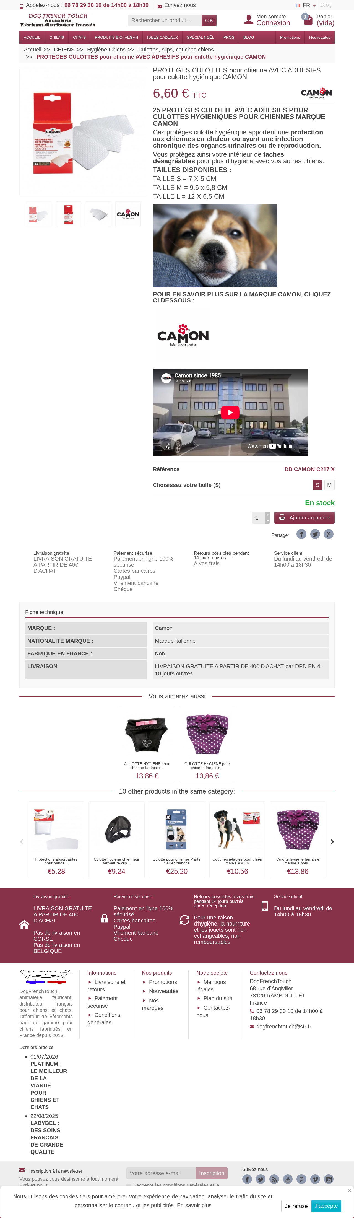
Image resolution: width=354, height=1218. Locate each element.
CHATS (79, 37)
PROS (228, 37)
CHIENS (57, 37)
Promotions (290, 37)
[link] (301, 534)
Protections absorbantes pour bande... (56, 861)
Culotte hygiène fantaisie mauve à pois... (297, 861)
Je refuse (296, 1206)
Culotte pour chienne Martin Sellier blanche (177, 861)
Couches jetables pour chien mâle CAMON (237, 861)
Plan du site (218, 998)
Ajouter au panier (310, 517)
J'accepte (326, 1206)
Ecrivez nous (180, 5)
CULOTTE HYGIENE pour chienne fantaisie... (147, 765)
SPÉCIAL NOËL (200, 37)
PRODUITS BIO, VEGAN (116, 37)
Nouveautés (319, 37)
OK (209, 20)
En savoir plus (194, 1205)
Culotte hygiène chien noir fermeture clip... (116, 861)
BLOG (248, 37)
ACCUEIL (32, 37)
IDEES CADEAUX (162, 37)
